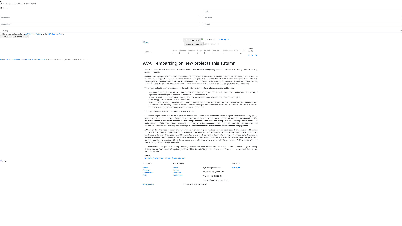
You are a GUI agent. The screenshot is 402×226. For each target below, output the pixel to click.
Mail (183, 158)
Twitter (149, 158)
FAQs (236, 50)
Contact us (243, 51)
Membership (148, 173)
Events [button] (199, 50)
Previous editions (14, 59)
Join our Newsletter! (192, 40)
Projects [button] (207, 50)
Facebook (158, 158)
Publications (177, 175)
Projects (176, 170)
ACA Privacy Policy (33, 34)
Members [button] (191, 50)
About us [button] (182, 50)
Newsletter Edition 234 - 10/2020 (36, 59)
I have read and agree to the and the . (33, 34)
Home (175, 50)
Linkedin (167, 158)
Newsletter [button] (217, 50)
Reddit (176, 158)
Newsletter (177, 173)
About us (146, 170)
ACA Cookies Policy (55, 34)
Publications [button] (227, 50)
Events (175, 168)
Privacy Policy (148, 184)
